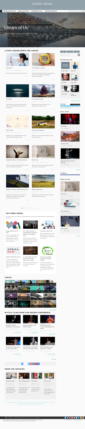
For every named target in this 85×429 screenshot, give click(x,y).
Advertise (16, 417)
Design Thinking (18, 70)
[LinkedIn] (34, 364)
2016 (34, 402)
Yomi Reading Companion (38, 68)
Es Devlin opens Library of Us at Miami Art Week (21, 33)
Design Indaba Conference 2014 (17, 354)
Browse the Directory (75, 100)
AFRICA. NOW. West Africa (13, 257)
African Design (8, 284)
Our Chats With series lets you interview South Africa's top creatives (30, 258)
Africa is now (47, 381)
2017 (32, 402)
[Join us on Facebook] (70, 52)
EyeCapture (9, 68)
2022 (18, 402)
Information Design (48, 299)
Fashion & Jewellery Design (36, 291)
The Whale (9, 99)
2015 (37, 402)
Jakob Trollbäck (64, 228)
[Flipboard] (36, 364)
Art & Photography (30, 284)
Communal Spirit (65, 143)
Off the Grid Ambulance (38, 130)
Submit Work (22, 417)
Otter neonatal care (65, 211)
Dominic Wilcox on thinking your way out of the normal (30, 347)
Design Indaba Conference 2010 (17, 332)
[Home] (42, 4)
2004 (29, 404)
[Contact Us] (83, 418)
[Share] (38, 364)
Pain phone (34, 381)
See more (54, 359)
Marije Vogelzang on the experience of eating (46, 347)
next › (35, 208)
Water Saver (35, 160)
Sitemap (31, 417)
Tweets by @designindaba (66, 107)
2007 (21, 404)
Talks (7, 329)
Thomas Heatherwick (74, 94)
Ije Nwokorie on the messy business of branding (13, 347)
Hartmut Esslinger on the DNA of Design (29, 326)
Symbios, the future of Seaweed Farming (16, 189)
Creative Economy (50, 284)
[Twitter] (29, 364)
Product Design (34, 306)
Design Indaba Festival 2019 (12, 231)
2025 (10, 402)
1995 (42, 404)
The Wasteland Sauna (37, 99)
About (6, 417)
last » (38, 208)
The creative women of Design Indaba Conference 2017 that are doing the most (30, 233)
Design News (9, 70)
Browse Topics (53, 309)
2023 (16, 402)
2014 (40, 402)
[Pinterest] (31, 364)
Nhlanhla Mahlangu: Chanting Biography (68, 161)
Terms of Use (37, 417)
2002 (34, 404)
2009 (53, 402)
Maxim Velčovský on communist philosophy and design (47, 326)
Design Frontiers (48, 383)
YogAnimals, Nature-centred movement (16, 160)
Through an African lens (46, 231)
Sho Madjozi (64, 126)
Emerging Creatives (9, 11)
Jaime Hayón (74, 82)
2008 (18, 404)
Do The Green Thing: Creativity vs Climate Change (45, 258)
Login (27, 417)
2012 (45, 402)
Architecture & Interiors (20, 101)
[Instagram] (72, 418)
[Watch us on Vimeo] (76, 418)
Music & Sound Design (23, 306)
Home (1, 11)
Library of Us (16, 27)
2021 (21, 402)
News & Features (23, 11)
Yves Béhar (63, 82)
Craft (37, 284)
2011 (48, 402)
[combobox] (75, 11)
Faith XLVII (73, 70)
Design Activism (44, 162)
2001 (37, 404)
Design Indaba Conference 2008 (51, 334)
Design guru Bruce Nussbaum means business (13, 326)
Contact (11, 417)
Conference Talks (36, 11)
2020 (24, 402)
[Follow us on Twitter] (63, 52)
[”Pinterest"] (76, 52)
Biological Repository (37, 189)
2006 (24, 404)
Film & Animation (47, 291)
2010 (50, 402)
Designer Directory (51, 11)
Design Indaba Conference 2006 (34, 332)
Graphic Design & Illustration (22, 298)
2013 (42, 402)
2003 (32, 404)
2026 (8, 402)
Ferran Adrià (64, 94)
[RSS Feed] (81, 418)
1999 (40, 404)
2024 (13, 402)
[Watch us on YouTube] (74, 418)
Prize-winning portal (24, 381)
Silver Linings (9, 130)
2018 (29, 402)
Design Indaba (64, 70)
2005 (26, 404)
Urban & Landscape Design (49, 306)
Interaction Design (44, 70)
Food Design (8, 299)
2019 (26, 402)
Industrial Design (34, 299)
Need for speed (10, 381)
